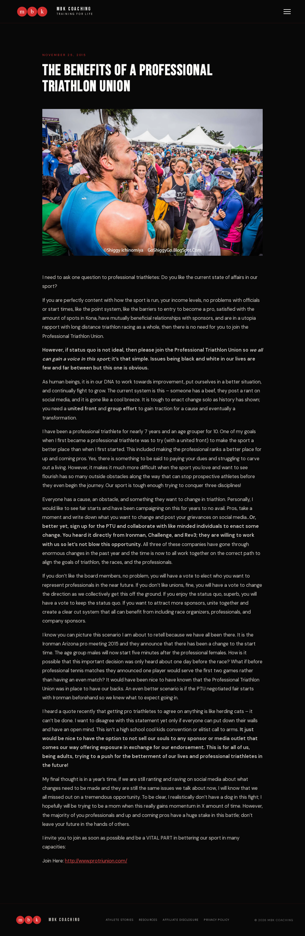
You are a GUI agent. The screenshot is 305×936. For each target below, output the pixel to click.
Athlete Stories (120, 920)
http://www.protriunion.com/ (96, 861)
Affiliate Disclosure (181, 920)
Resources (148, 920)
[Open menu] (287, 11)
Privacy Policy (216, 920)
